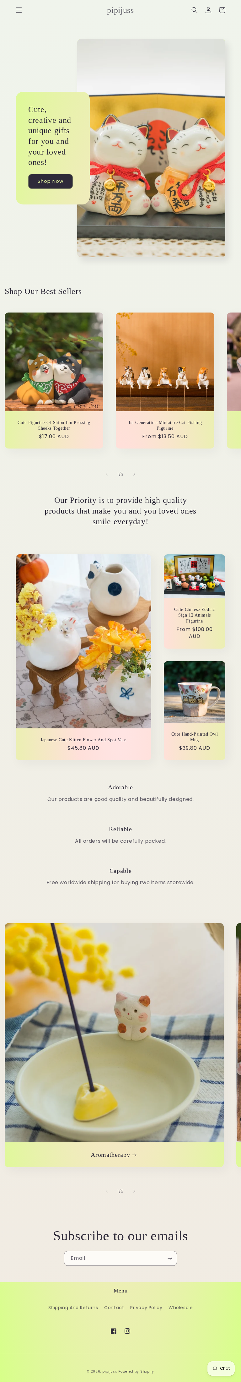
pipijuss (109, 1371)
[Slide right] (134, 474)
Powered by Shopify (136, 1371)
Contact (114, 1307)
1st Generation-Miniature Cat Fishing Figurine (165, 425)
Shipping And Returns (73, 1307)
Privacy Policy (146, 1307)
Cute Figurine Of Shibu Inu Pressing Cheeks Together (54, 425)
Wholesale (181, 1307)
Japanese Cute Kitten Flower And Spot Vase (83, 739)
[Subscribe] (170, 1258)
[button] (19, 10)
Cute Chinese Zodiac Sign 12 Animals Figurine (194, 615)
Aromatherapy (110, 1154)
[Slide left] (107, 474)
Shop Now (50, 181)
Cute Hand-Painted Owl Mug (194, 737)
